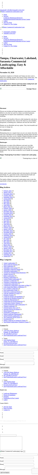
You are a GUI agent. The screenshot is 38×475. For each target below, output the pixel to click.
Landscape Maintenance (10, 18)
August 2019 (7, 218)
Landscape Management (10, 299)
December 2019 (8, 211)
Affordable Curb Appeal (10, 268)
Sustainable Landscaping (10, 312)
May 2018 (6, 242)
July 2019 (6, 219)
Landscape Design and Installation (13, 296)
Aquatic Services (8, 274)
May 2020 (6, 203)
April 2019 (7, 224)
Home (5, 14)
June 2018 (6, 240)
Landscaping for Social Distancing (13, 301)
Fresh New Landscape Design (12, 292)
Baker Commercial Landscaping (10, 420)
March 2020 (7, 206)
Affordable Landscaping (10, 271)
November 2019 (8, 213)
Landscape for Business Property (13, 298)
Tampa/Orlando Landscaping (12, 315)
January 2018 (7, 248)
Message (2, 364)
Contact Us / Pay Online (10, 24)
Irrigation (12, 19)
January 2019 (7, 229)
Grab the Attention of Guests (12, 293)
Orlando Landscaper (9, 306)
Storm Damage (8, 311)
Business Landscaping (10, 277)
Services (6, 16)
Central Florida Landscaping (11, 279)
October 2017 (7, 253)
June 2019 (6, 221)
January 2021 (7, 192)
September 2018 (8, 235)
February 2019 (8, 227)
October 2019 (7, 214)
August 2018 (7, 237)
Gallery (6, 21)
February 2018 (8, 246)
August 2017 (7, 256)
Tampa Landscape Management (12, 314)
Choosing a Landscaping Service (13, 282)
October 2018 (7, 234)
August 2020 (7, 199)
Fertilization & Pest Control (22, 19)
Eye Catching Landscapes (11, 288)
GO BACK (3, 184)
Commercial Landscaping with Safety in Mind (16, 285)
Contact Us (7, 410)
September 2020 (8, 197)
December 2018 (8, 230)
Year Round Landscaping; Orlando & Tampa (16, 322)
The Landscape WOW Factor (12, 317)
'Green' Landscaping (9, 263)
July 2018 (6, 238)
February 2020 (8, 208)
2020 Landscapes (8, 266)
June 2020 (6, 202)
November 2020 (8, 194)
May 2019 (6, 222)
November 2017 (8, 251)
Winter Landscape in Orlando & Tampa (15, 320)
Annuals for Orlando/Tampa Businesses (15, 272)
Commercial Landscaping (11, 284)
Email (1, 356)
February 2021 (8, 191)
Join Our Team (8, 22)
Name (1, 352)
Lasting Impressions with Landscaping (14, 304)
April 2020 (7, 205)
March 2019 (7, 226)
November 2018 (8, 232)
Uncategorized (8, 319)
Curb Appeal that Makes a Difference (14, 287)
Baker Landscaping (9, 276)
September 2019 (8, 216)
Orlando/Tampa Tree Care (11, 307)
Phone (2, 359)
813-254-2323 (18, 10)
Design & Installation (9, 395)
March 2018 (7, 245)
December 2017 (8, 250)
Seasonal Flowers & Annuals (12, 309)
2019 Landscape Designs (11, 264)
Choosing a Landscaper (10, 280)
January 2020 (7, 210)
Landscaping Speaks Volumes (12, 303)
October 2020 (7, 195)
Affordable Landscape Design (12, 269)
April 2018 (7, 243)
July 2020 (6, 200)
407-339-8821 (6, 10)
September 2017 (8, 254)
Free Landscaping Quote (10, 290)
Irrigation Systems (9, 295)
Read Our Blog (8, 408)
